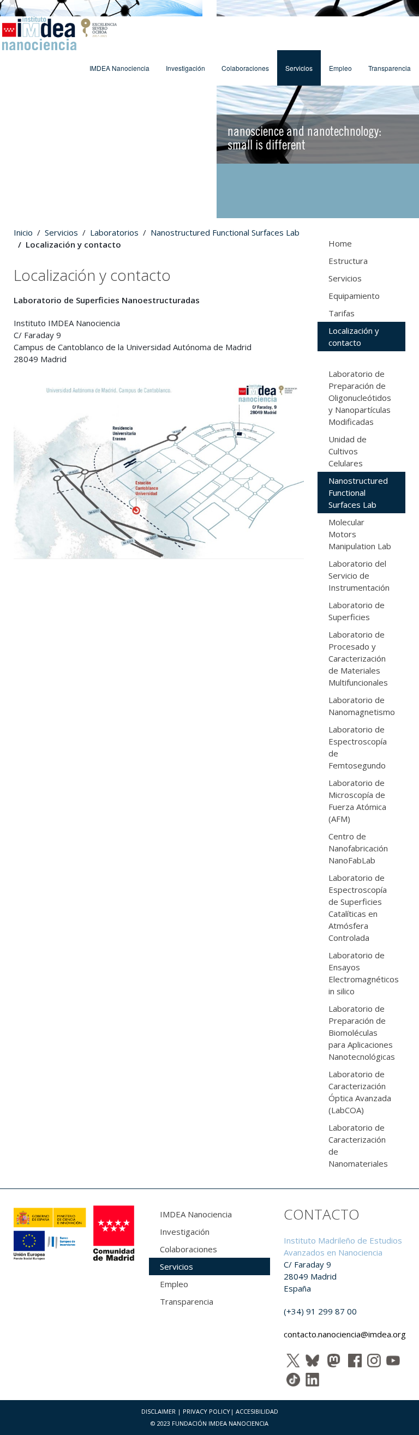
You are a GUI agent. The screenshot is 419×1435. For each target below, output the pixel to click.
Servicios (299, 68)
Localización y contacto (353, 336)
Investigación (185, 68)
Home (340, 243)
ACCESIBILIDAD (257, 1411)
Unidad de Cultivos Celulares (347, 451)
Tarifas (341, 313)
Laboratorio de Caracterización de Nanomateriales (358, 1145)
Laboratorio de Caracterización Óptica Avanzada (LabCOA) (359, 1091)
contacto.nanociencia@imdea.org (345, 1334)
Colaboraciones (245, 68)
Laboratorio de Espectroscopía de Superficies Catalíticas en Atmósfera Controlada (357, 907)
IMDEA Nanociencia (119, 68)
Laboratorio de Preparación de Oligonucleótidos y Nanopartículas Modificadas (359, 397)
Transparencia (389, 68)
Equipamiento (354, 295)
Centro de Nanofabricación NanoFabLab (358, 848)
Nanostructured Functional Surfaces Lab (225, 232)
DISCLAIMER (158, 1411)
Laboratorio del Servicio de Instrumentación (359, 575)
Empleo (340, 68)
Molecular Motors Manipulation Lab (359, 534)
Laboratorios (114, 232)
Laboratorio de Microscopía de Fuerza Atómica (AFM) (357, 800)
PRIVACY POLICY (206, 1411)
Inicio (23, 232)
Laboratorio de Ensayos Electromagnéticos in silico (363, 973)
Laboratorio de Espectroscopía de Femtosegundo (357, 747)
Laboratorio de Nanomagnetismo (361, 705)
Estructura (348, 260)
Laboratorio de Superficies (356, 610)
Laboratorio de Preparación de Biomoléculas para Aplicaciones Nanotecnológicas (361, 1032)
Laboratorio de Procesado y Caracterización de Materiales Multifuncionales (358, 658)
